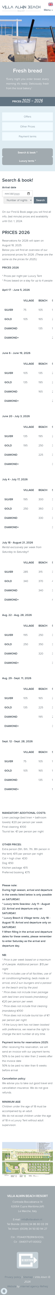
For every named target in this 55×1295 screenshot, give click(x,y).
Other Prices (27, 126)
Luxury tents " (27, 161)
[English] (50, 4)
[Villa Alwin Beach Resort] (21, 8)
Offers (27, 116)
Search (40, 200)
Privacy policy (13, 1277)
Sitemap (28, 1277)
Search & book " (27, 152)
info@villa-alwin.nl (31, 1219)
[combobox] (50, 4)
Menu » (48, 10)
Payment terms (27, 136)
